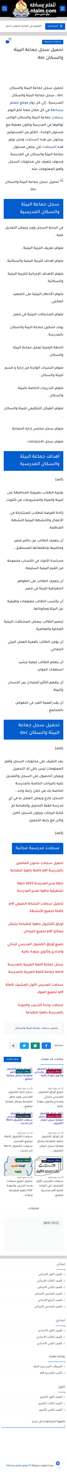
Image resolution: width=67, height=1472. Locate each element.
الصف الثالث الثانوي (50, 1403)
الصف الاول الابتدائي (50, 1274)
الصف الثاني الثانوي (50, 1409)
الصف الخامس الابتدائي (48, 1293)
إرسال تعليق (51, 1222)
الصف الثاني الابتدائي (49, 1287)
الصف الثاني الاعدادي (49, 1343)
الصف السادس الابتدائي (48, 1306)
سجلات (57, 118)
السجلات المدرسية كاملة (47, 1366)
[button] (46, 1045)
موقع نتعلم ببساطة (17, 1465)
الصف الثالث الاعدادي (49, 1336)
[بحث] (4, 8)
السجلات (49, 147)
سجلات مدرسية (52, 42)
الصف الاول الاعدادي (50, 1330)
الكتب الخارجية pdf (51, 1372)
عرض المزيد (12, 1059)
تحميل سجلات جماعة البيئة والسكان (36, 1028)
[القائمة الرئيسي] (62, 8)
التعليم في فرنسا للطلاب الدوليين (23, 26)
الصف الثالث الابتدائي (49, 1280)
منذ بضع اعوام (54, 1088)
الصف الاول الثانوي (51, 1396)
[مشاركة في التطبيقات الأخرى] (13, 1045)
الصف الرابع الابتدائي (50, 1299)
